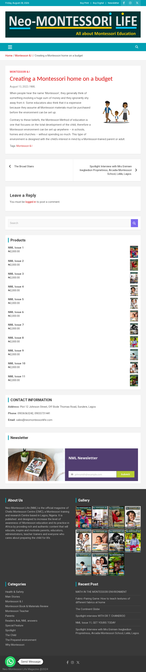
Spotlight (10, 630)
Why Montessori (14, 644)
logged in (30, 201)
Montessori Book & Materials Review (26, 606)
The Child (10, 635)
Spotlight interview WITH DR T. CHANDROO (100, 615)
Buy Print (84, 3)
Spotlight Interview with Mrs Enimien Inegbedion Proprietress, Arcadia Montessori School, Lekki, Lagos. (106, 170)
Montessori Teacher (17, 611)
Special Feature (14, 625)
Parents (9, 615)
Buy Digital (98, 3)
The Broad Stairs (24, 166)
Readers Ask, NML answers (21, 620)
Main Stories (12, 596)
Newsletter (113, 3)
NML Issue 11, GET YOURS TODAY (96, 622)
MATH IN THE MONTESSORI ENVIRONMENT (101, 591)
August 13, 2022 (19, 86)
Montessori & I (20, 71)
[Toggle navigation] (10, 47)
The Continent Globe (88, 609)
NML (32, 86)
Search (134, 223)
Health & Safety (14, 591)
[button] (10, 661)
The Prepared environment (20, 640)
